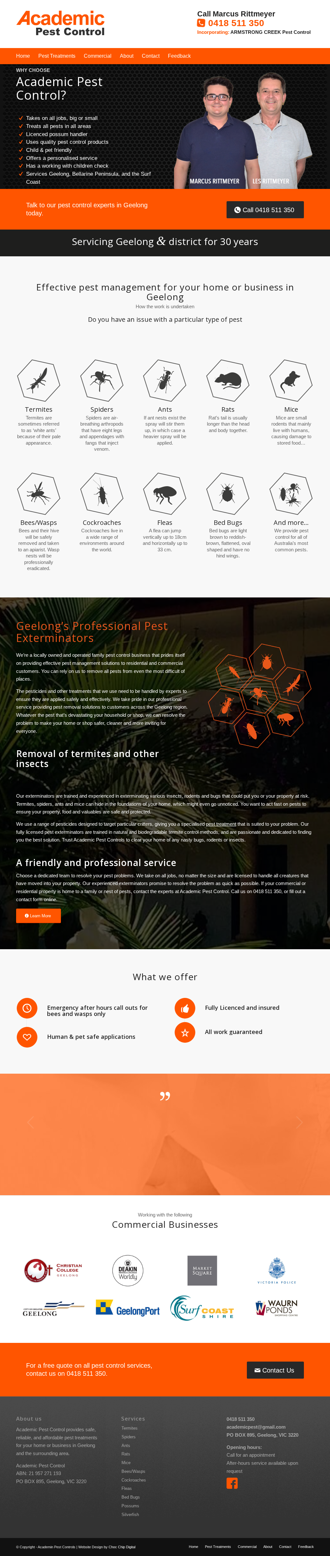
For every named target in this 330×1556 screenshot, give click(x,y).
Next (299, 1122)
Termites (129, 1428)
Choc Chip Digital (122, 1547)
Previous (30, 1122)
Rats (125, 1454)
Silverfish (130, 1514)
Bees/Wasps (133, 1471)
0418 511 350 (236, 23)
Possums (130, 1505)
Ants (125, 1445)
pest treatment (221, 824)
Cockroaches (133, 1480)
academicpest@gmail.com (256, 1427)
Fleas (126, 1488)
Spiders (128, 1436)
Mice (126, 1462)
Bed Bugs (130, 1497)
